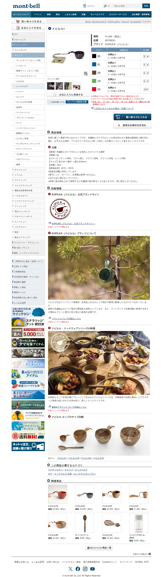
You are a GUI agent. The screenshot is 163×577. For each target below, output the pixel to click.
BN (99, 72)
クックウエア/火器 (63, 473)
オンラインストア (21, 14)
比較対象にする (58, 102)
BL (99, 64)
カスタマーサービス (118, 14)
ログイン (91, 5)
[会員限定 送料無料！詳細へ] (28, 436)
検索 (146, 6)
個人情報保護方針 (91, 561)
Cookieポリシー (110, 561)
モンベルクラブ (97, 14)
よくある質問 (38, 561)
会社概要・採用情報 (141, 14)
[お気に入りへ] (28, 28)
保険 (49, 14)
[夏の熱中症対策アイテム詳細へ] (28, 374)
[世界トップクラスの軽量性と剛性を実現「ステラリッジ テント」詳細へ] (28, 322)
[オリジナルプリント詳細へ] (28, 425)
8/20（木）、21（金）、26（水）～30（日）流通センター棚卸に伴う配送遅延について (121, 102)
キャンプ (125, 21)
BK (99, 55)
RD (99, 89)
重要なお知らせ (21, 561)
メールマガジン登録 (71, 561)
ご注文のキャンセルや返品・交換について (114, 108)
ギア (50, 473)
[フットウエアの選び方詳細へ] (28, 353)
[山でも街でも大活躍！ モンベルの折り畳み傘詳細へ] (28, 384)
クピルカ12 (73, 457)
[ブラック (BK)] (67, 55)
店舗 (84, 14)
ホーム (88, 21)
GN (99, 80)
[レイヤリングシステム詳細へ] (28, 415)
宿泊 (58, 14)
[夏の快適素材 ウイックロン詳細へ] (28, 311)
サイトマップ (126, 561)
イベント (38, 14)
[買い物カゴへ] (28, 21)
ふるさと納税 (71, 14)
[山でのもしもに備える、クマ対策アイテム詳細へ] (28, 343)
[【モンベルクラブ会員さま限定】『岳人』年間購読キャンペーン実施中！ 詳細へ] (28, 332)
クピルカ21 (86, 457)
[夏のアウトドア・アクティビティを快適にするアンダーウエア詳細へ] (28, 363)
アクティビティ (114, 21)
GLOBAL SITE (142, 561)
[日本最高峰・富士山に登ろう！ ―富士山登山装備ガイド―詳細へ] (28, 394)
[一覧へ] (99, 547)
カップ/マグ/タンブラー (85, 473)
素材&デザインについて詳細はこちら (69, 406)
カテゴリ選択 (107, 6)
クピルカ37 (98, 457)
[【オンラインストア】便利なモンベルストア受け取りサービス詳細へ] (28, 446)
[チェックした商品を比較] (77, 101)
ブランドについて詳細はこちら (66, 318)
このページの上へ (142, 554)
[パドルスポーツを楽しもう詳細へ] (28, 405)
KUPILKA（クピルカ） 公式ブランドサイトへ (73, 223)
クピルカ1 (62, 457)
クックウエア (136, 21)
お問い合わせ (53, 561)
